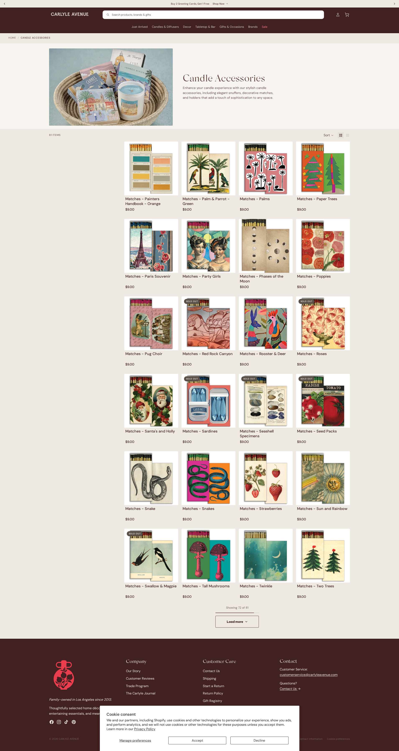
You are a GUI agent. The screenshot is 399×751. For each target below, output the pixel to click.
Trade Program (137, 686)
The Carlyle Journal (140, 693)
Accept (197, 740)
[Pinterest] (73, 721)
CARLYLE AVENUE (69, 739)
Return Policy (213, 693)
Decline (259, 740)
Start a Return (213, 686)
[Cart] (347, 14)
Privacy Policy (144, 729)
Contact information (311, 739)
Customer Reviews (140, 678)
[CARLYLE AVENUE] (64, 675)
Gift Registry (212, 700)
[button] (329, 135)
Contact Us (211, 671)
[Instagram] (58, 721)
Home (12, 37)
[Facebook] (51, 721)
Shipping (209, 678)
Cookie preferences (338, 739)
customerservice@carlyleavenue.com (309, 674)
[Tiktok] (66, 721)
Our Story (133, 671)
